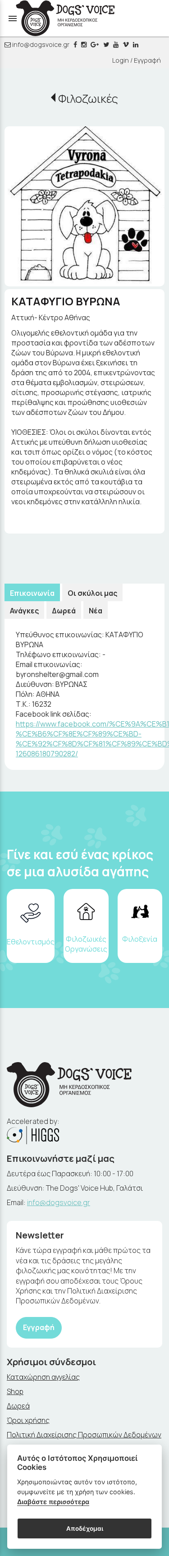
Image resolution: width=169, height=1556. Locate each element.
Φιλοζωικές (88, 98)
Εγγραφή (39, 1327)
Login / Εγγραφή (136, 60)
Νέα (95, 611)
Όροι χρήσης (28, 1420)
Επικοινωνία (32, 593)
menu (12, 18)
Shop (15, 1391)
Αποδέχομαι (84, 1528)
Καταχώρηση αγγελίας (43, 1377)
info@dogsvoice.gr (40, 44)
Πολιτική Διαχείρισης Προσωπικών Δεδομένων (84, 1435)
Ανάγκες (24, 611)
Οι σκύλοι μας (92, 593)
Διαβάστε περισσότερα (53, 1501)
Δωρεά (64, 611)
